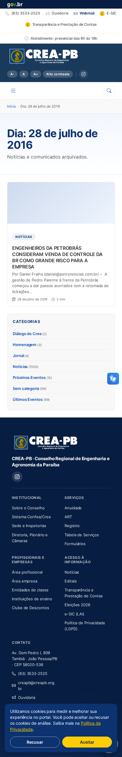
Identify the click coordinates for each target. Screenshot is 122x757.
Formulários (75, 543)
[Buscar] (109, 91)
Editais (70, 581)
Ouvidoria (26, 697)
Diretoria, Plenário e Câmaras (34, 537)
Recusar (35, 742)
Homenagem (27, 344)
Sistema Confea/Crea (34, 516)
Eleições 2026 (77, 604)
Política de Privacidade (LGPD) (85, 625)
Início (11, 106)
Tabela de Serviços (82, 534)
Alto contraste (58, 74)
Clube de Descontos (30, 607)
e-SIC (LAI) (74, 614)
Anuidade (87, 507)
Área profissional (27, 572)
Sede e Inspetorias (29, 525)
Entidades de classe (30, 590)
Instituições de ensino (32, 598)
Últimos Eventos (31, 399)
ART (86, 516)
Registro (72, 525)
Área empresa (24, 581)
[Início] (43, 56)
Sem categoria (29, 388)
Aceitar (87, 742)
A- (12, 74)
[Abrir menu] (13, 90)
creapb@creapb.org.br (36, 685)
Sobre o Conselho (34, 507)
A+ (35, 74)
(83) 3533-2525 (32, 673)
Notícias (25, 366)
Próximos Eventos (32, 377)
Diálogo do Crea (30, 333)
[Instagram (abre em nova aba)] (83, 74)
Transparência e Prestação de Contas (87, 593)
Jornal (21, 355)
